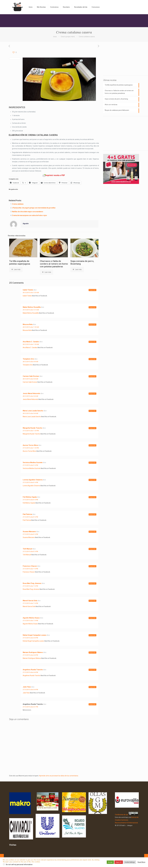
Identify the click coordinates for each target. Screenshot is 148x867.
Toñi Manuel (27, 549)
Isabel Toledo (28, 290)
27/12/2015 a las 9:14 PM (30, 465)
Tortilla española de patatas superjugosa (19, 262)
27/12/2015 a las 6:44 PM (30, 638)
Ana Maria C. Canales (31, 342)
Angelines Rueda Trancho (33, 670)
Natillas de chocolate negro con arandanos (27, 211)
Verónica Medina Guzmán (33, 462)
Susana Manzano (29, 532)
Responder (92, 290)
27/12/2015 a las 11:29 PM (31, 430)
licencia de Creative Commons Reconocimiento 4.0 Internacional (126, 820)
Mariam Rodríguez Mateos (33, 652)
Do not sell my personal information (19, 864)
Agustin (26, 224)
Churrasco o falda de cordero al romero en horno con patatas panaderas (54, 264)
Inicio (55, 36)
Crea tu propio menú (68, 36)
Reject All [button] (119, 862)
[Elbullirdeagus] (17, 7)
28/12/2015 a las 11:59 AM (31, 327)
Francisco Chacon (30, 566)
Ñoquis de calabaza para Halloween (117, 110)
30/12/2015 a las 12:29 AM (31, 292)
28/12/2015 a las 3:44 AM (30, 361)
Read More (141, 862)
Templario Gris (28, 359)
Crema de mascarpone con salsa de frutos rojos (29, 215)
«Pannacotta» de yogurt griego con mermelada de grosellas (33, 208)
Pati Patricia (27, 514)
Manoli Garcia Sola (30, 601)
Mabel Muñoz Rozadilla (32, 307)
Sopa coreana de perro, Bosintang (116, 99)
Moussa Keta (28, 324)
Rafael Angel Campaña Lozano (34, 635)
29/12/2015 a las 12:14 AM (31, 310)
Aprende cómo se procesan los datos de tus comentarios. (58, 776)
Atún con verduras (111, 104)
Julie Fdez (27, 687)
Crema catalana (17, 204)
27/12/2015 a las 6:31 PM (30, 707)
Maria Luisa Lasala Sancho (33, 411)
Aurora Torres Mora (30, 445)
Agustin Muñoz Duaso (31, 618)
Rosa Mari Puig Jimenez (32, 583)
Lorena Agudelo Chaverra (32, 480)
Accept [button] (110, 862)
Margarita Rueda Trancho (32, 428)
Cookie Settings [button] (130, 862)
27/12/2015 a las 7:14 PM (30, 569)
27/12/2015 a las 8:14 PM (30, 482)
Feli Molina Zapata (30, 497)
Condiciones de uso (121, 814)
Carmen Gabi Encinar (31, 376)
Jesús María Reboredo (31, 393)
